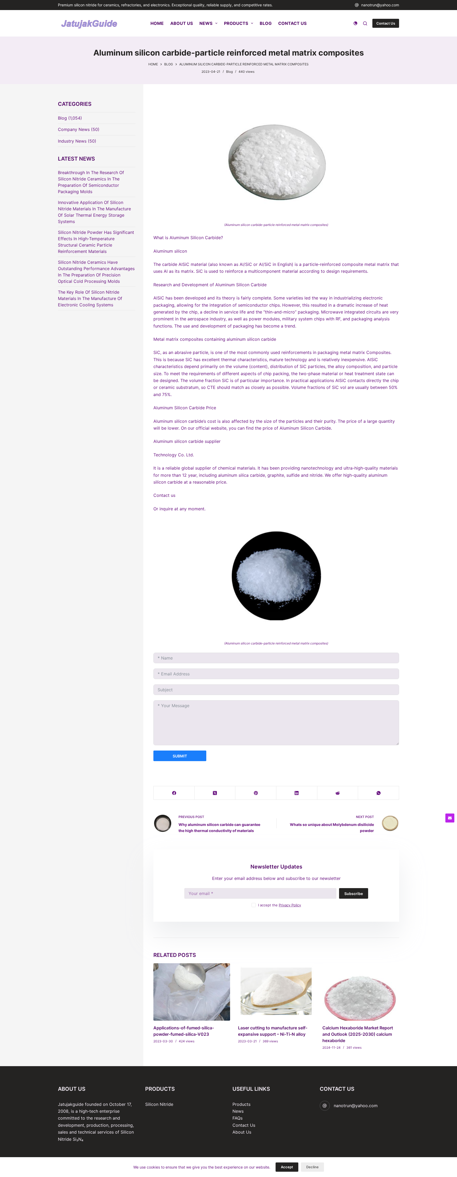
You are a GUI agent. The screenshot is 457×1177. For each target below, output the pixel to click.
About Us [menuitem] (181, 23)
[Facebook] (174, 793)
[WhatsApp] (378, 793)
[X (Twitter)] (215, 793)
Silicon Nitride (159, 1104)
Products (241, 1104)
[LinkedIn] (296, 793)
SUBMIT (180, 756)
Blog (229, 72)
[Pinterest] (255, 793)
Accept (287, 1167)
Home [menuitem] (157, 23)
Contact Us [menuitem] (292, 23)
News (238, 1111)
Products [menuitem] (236, 23)
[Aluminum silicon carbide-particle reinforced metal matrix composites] (276, 157)
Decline (312, 1167)
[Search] (365, 23)
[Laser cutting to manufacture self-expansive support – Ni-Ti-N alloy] (276, 992)
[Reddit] (337, 793)
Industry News (72, 141)
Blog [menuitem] (266, 23)
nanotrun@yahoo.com (380, 5)
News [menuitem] (205, 23)
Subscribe (353, 893)
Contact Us (385, 23)
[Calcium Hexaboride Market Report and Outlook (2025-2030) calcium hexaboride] (360, 992)
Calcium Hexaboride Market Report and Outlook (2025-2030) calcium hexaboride (357, 1034)
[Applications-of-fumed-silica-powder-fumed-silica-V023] (191, 992)
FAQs (237, 1118)
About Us (241, 1132)
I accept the (279, 905)
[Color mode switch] (355, 23)
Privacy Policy (290, 905)
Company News (74, 129)
